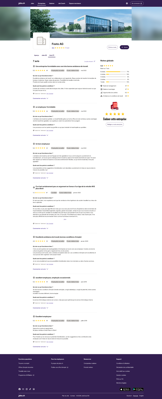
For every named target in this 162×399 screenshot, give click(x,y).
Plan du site (65, 395)
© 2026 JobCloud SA (82, 395)
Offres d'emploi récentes (25, 367)
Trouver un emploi (23, 363)
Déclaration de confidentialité (124, 367)
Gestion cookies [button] (121, 375)
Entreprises (41, 3)
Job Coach (61, 3)
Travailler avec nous (24, 371)
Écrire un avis (112, 47)
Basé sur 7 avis (104, 68)
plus (65, 219)
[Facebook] (19, 389)
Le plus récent (88, 61)
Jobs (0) (44, 55)
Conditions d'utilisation (123, 363)
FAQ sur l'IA (119, 379)
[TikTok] (30, 389)
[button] (40, 70)
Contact (72, 395)
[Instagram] (27, 389)
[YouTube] (23, 389)
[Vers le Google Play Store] (138, 389)
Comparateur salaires (90, 363)
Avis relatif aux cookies (123, 371)
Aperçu (36, 55)
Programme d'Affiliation (25, 375)
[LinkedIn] (34, 389)
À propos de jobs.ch (57, 363)
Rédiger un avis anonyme (114, 124)
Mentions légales (121, 383)
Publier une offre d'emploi (58, 367)
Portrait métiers (88, 367)
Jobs (32, 3)
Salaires (51, 3)
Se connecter (136, 3)
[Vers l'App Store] (125, 389)
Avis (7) (51, 55)
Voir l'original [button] (49, 93)
